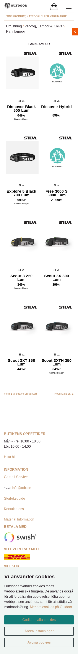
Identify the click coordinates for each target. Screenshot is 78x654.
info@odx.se (21, 488)
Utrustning (14, 26)
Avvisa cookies (39, 642)
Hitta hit (10, 457)
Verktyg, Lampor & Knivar (43, 26)
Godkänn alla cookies (39, 620)
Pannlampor (15, 31)
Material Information (19, 519)
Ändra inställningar (39, 631)
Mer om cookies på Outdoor (51, 607)
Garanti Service (16, 477)
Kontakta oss (14, 509)
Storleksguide (14, 498)
